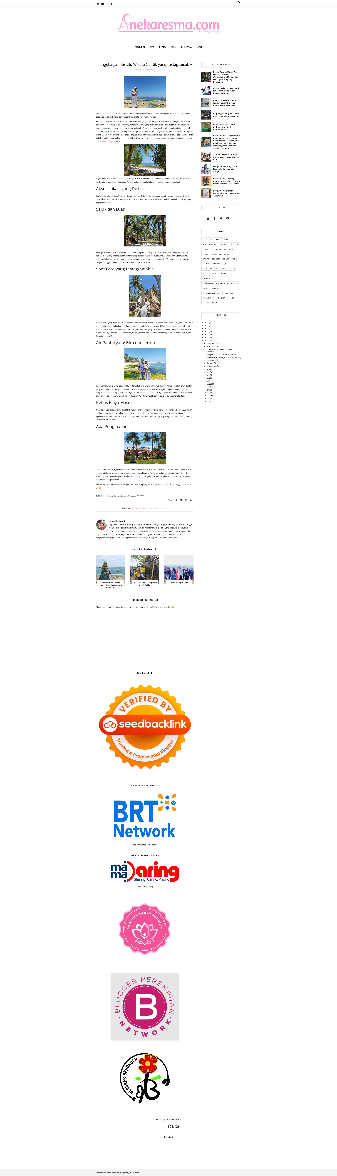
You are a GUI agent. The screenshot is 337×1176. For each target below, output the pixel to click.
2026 (206, 322)
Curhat (206, 259)
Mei (208, 378)
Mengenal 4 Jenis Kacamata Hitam (221, 354)
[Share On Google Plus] (191, 500)
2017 (206, 398)
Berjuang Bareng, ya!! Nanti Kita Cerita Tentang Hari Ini (226, 114)
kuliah (215, 303)
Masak (205, 288)
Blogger (206, 249)
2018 (206, 395)
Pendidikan (229, 293)
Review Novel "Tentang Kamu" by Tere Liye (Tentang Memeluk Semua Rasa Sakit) (226, 181)
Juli (208, 372)
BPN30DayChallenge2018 (224, 249)
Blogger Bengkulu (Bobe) (223, 259)
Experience (225, 244)
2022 (206, 334)
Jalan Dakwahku (210, 244)
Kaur (145, 508)
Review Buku (220, 298)
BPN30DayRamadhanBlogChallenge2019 (220, 283)
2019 (206, 392)
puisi (214, 274)
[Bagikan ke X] (181, 500)
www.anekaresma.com (111, 1173)
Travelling (154, 508)
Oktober (210, 363)
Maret (209, 384)
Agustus (210, 369)
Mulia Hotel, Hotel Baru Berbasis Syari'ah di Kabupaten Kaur (224, 127)
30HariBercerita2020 (212, 293)
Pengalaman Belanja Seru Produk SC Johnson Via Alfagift (225, 169)
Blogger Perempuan (212, 254)
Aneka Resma (134, 1173)
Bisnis (225, 239)
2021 (206, 337)
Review (236, 244)
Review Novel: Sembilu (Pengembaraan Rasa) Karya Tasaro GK (226, 193)
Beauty (206, 264)
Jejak (225, 264)
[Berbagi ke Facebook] (176, 500)
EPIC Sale (164, 484)
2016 (206, 401)
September (211, 366)
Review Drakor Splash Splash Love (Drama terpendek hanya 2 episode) (226, 90)
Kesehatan (207, 239)
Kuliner (214, 288)
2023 (206, 331)
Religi (231, 298)
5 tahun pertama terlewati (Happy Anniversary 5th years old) (226, 157)
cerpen (232, 269)
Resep (223, 288)
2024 (206, 328)
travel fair (106, 141)
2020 (206, 340)
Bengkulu (136, 508)
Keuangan (207, 298)
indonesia (223, 274)
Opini (217, 239)
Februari (210, 386)
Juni (208, 375)
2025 (206, 325)
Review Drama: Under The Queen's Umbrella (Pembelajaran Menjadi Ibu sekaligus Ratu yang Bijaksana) (225, 77)
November (211, 346)
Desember (211, 343)
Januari (210, 390)
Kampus (206, 303)
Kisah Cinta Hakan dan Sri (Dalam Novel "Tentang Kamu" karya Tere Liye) (225, 103)
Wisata (164, 508)
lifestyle (216, 264)
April (209, 381)
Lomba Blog (208, 278)
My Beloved (221, 269)
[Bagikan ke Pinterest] (186, 500)
